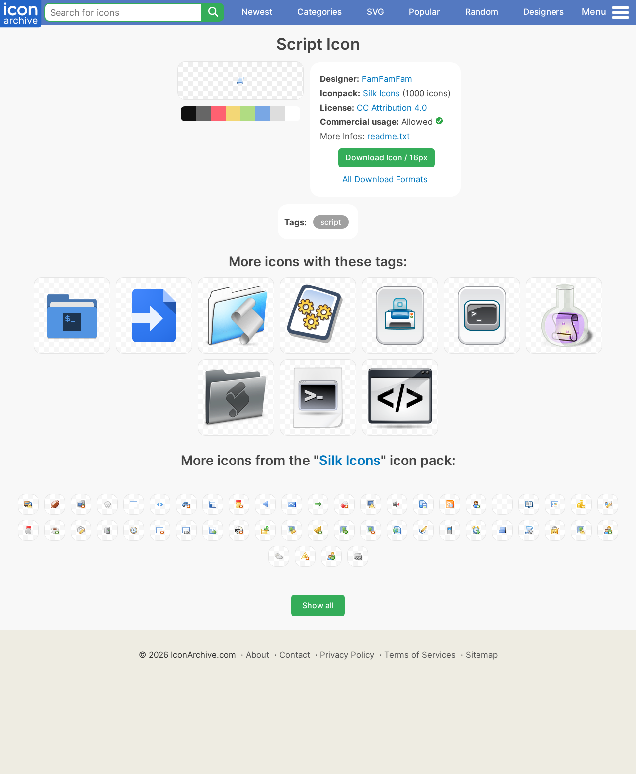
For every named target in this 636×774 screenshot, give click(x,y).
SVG (375, 12)
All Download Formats (385, 179)
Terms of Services (420, 655)
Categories (319, 12)
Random (481, 12)
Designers (543, 12)
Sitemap (482, 655)
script (330, 222)
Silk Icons (381, 93)
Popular (424, 12)
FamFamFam (387, 79)
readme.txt (388, 136)
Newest (256, 12)
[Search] (212, 12)
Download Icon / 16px (386, 157)
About (257, 655)
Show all (318, 605)
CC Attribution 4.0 (392, 108)
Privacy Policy (347, 655)
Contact (294, 655)
